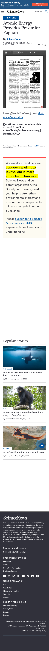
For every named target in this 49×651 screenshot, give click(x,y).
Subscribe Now (40, 4)
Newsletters (7, 588)
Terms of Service (28, 631)
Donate (6, 612)
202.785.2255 (41, 628)
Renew (5, 565)
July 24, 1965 (34, 146)
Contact (6, 597)
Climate (7, 449)
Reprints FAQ (11, 134)
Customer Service (10, 571)
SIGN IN (38, 12)
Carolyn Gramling (11, 456)
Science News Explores (14, 548)
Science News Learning (14, 551)
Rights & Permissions (11, 591)
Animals (7, 369)
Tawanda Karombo (12, 419)
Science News (14, 39)
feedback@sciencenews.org (22, 130)
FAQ (4, 585)
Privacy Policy (41, 631)
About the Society (10, 606)
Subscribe (7, 562)
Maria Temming (10, 379)
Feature (11, 18)
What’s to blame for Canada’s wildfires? (24, 453)
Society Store (8, 609)
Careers (6, 615)
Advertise (6, 594)
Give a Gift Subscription (12, 568)
